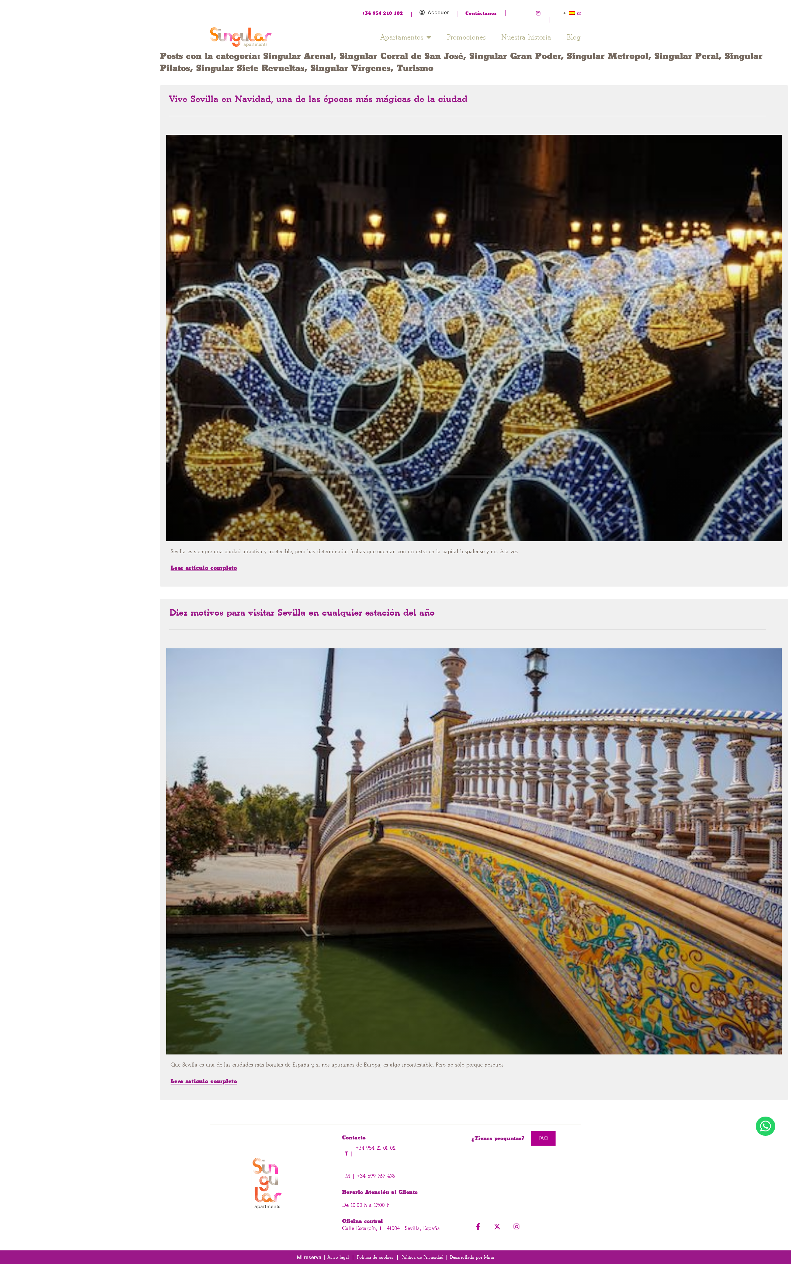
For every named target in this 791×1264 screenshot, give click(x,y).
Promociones (466, 37)
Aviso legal (338, 1257)
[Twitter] (526, 13)
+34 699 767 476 (375, 1176)
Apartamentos (401, 37)
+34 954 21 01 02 (376, 1148)
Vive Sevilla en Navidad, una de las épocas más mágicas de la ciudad (318, 99)
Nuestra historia (526, 37)
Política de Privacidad (422, 1257)
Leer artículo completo (204, 568)
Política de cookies (375, 1257)
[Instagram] (538, 13)
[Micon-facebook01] (515, 13)
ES (579, 13)
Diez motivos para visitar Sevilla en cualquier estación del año (302, 613)
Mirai (489, 1257)
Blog (574, 37)
